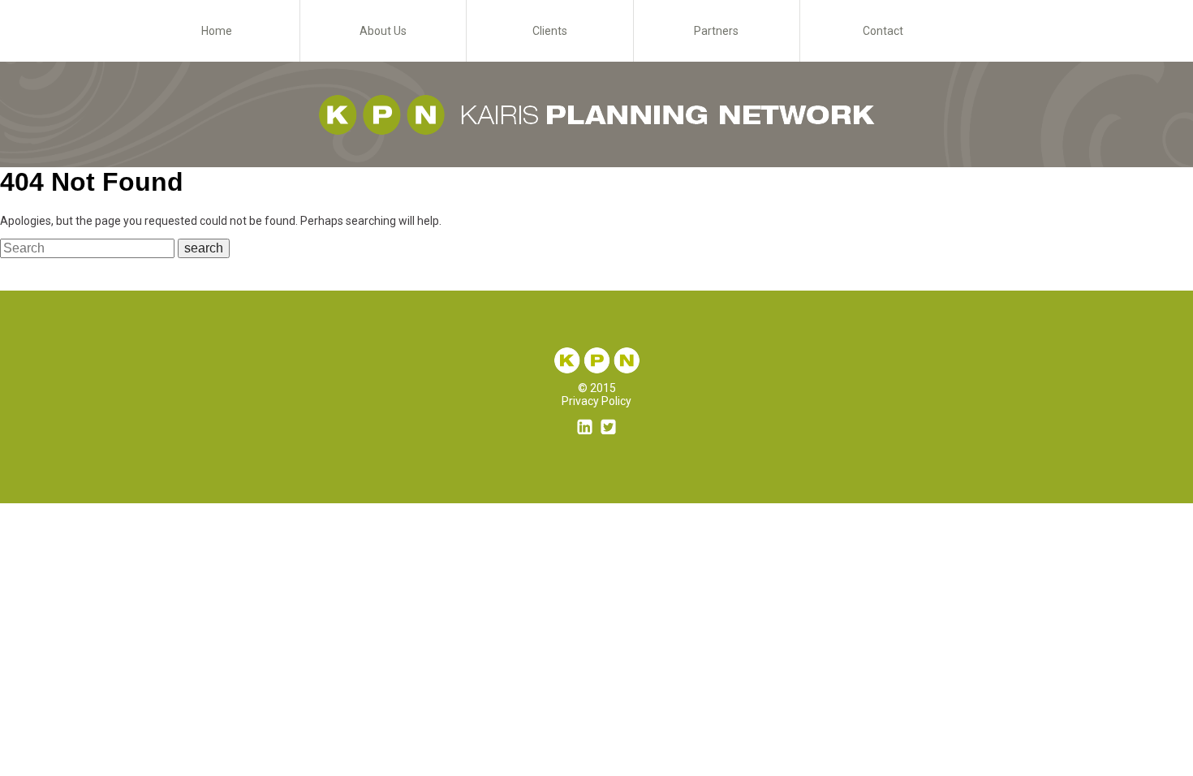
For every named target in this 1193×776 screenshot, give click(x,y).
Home (216, 30)
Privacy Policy (596, 400)
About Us (383, 30)
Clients (549, 30)
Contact (883, 30)
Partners (716, 30)
